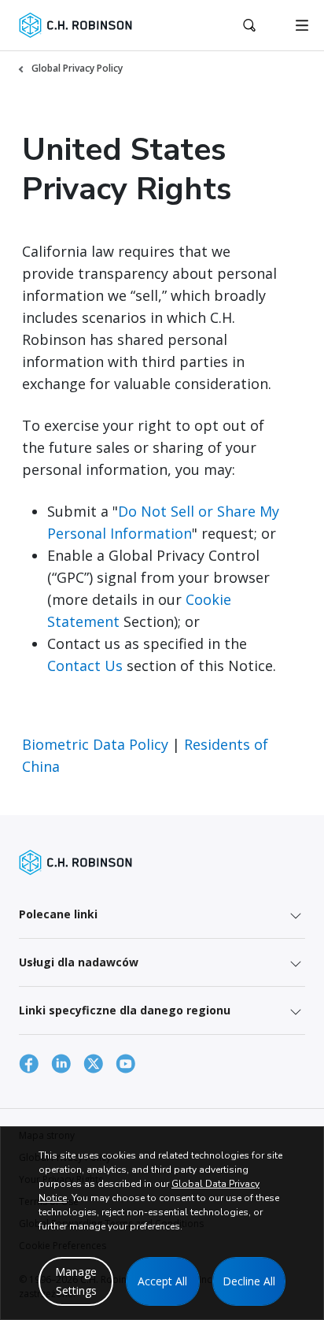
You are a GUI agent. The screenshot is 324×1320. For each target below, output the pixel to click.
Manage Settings (76, 1281)
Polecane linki (58, 914)
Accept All (162, 1281)
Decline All (249, 1281)
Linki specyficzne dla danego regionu (124, 1010)
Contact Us (85, 665)
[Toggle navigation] (302, 25)
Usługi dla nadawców (78, 962)
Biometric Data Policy (95, 744)
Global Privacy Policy (77, 68)
